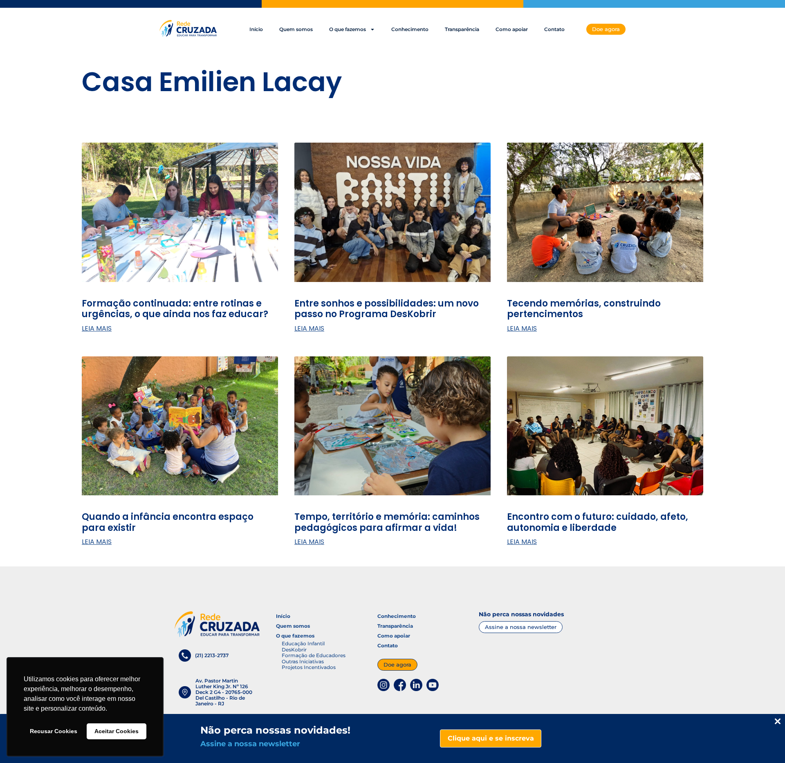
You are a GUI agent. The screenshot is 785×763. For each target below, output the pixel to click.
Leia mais (97, 328)
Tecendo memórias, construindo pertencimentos (584, 308)
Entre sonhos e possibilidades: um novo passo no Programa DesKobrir (386, 308)
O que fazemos (347, 29)
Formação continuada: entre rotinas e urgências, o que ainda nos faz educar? (176, 308)
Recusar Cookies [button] (53, 731)
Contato (554, 29)
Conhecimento (409, 29)
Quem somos (296, 29)
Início (256, 29)
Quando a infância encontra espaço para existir (167, 522)
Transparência (462, 29)
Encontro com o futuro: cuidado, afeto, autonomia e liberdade (597, 522)
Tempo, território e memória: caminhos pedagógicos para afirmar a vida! (387, 522)
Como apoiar (512, 29)
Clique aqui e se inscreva (491, 738)
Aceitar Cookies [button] (116, 731)
